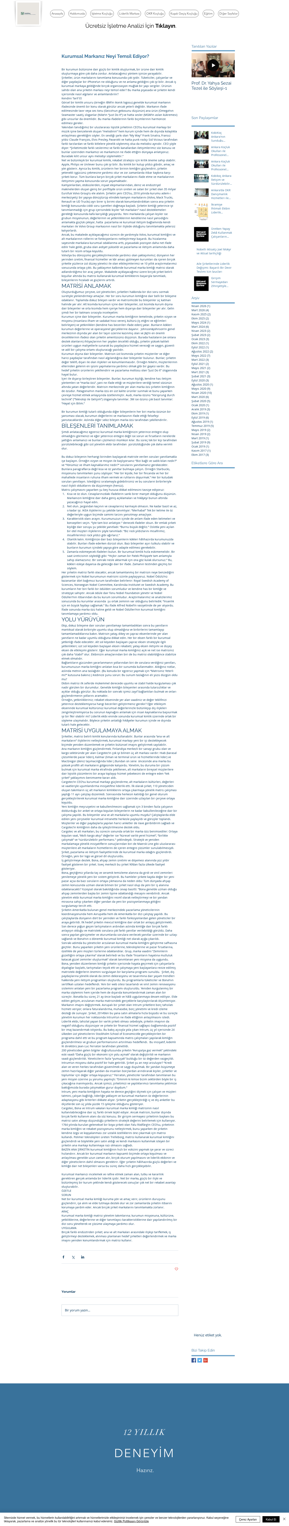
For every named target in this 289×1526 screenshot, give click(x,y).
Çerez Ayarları (248, 1519)
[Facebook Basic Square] (193, 1360)
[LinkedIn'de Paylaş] (83, 1257)
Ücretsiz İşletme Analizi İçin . (130, 26)
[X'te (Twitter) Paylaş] (73, 1257)
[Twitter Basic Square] (199, 1360)
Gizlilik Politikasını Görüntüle (131, 1521)
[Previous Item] (198, 65)
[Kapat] (284, 1519)
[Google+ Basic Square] (205, 1360)
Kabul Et (271, 1519)
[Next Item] (228, 65)
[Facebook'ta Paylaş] (63, 1257)
